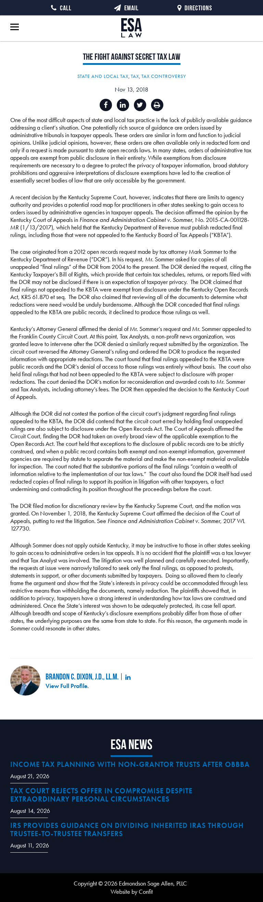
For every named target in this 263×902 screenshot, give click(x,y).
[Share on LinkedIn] (123, 105)
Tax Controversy (163, 76)
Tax (135, 76)
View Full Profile (66, 686)
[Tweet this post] (140, 105)
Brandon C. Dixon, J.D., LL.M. (82, 676)
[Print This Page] (157, 105)
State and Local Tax (102, 76)
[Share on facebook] (106, 105)
